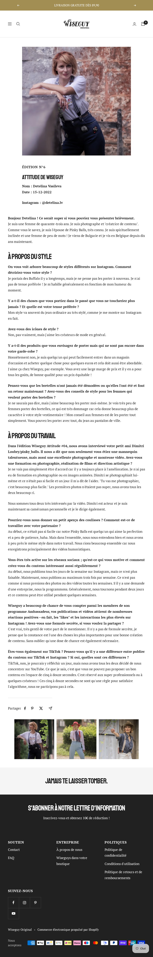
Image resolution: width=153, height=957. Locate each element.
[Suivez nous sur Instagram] (24, 902)
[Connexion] (134, 24)
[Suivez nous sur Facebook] (13, 902)
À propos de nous (69, 850)
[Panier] (143, 24)
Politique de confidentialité (116, 853)
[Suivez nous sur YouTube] (13, 913)
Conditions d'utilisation (122, 864)
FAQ (11, 858)
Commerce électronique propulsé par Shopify (68, 930)
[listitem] (25, 708)
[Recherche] (18, 24)
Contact (14, 850)
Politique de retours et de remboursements (123, 875)
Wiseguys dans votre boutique (71, 861)
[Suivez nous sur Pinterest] (35, 902)
